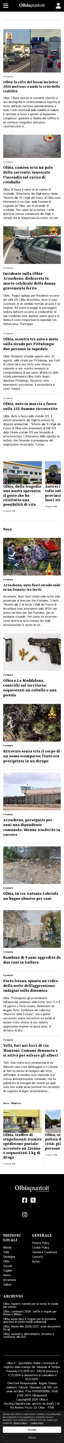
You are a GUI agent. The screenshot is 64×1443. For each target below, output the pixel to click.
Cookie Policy (40, 1248)
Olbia (6, 1261)
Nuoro (7, 1275)
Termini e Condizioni (44, 1252)
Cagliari (7, 1271)
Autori (36, 1262)
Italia (6, 1252)
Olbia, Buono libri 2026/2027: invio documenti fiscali (31, 1328)
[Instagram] (24, 1214)
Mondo (7, 1248)
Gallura (7, 1285)
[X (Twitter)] (33, 1200)
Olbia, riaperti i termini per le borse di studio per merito (30, 1305)
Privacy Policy (40, 1243)
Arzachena (9, 1280)
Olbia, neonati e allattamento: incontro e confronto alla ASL (28, 1335)
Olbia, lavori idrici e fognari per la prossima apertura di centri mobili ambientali (29, 1320)
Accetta (32, 1429)
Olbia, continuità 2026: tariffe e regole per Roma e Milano (30, 1313)
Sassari (7, 1266)
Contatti (37, 1257)
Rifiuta (32, 1437)
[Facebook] (24, 1200)
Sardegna (9, 1257)
